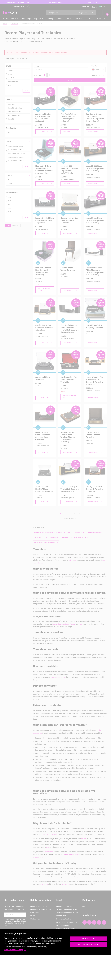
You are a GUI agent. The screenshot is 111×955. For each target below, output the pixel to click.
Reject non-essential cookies (88, 944)
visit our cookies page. (13, 949)
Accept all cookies (88, 939)
